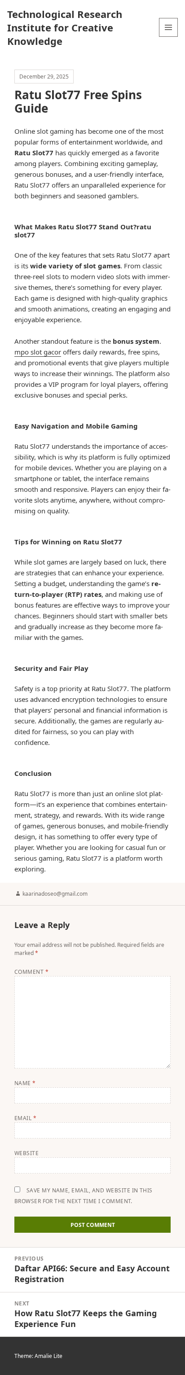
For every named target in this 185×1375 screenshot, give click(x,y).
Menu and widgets (168, 36)
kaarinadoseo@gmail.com (55, 894)
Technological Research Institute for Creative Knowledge (64, 27)
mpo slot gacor (37, 351)
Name (25, 1083)
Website (26, 1153)
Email (25, 1118)
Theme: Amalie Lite (38, 1356)
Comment (31, 972)
